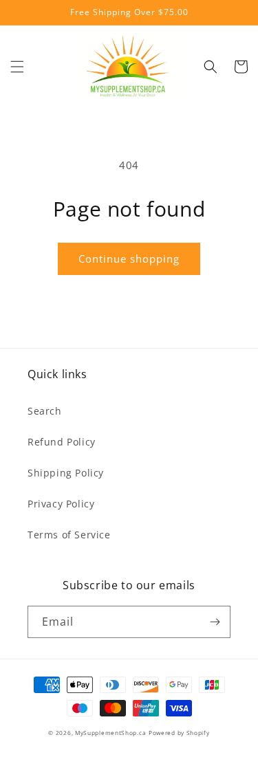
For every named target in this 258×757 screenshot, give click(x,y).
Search (45, 410)
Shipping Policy (66, 472)
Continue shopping (129, 258)
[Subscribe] (215, 622)
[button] (17, 67)
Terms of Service (69, 534)
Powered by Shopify (179, 732)
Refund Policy (62, 441)
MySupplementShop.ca (110, 732)
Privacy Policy (61, 503)
